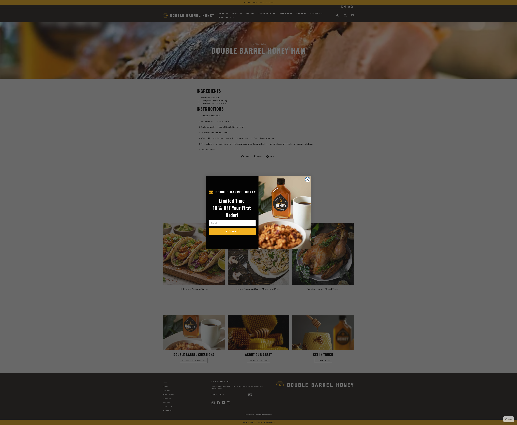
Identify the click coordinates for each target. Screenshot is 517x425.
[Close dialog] (307, 179)
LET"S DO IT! (232, 231)
